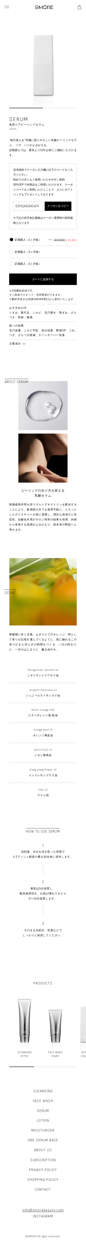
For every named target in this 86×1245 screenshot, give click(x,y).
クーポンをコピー (58, 206)
